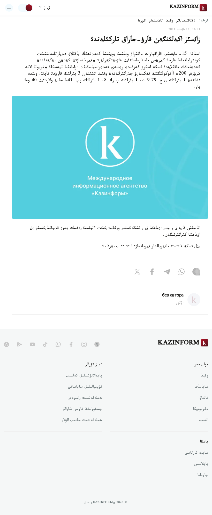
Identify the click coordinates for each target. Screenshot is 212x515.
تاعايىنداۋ (156, 21)
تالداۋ (203, 398)
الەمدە (203, 421)
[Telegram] (167, 273)
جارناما (202, 475)
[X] (137, 273)
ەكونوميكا (200, 409)
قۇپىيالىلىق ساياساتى (85, 387)
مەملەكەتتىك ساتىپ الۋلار (82, 421)
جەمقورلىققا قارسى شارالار (82, 409)
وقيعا (169, 21)
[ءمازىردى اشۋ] (9, 8)
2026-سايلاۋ (185, 21)
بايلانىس (201, 464)
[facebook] (71, 344)
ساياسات (201, 387)
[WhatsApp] (181, 273)
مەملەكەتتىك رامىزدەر (85, 398)
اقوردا (142, 21)
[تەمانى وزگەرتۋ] (25, 8)
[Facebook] (152, 273)
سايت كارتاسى (196, 453)
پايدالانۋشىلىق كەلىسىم (84, 376)
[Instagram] (196, 273)
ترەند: (203, 21)
